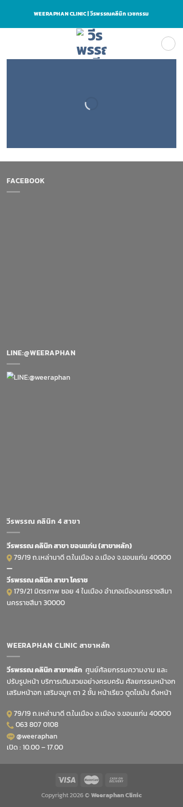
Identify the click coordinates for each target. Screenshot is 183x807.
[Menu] (12, 43)
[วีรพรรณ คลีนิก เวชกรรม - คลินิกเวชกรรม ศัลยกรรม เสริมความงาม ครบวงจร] (91, 43)
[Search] (168, 43)
